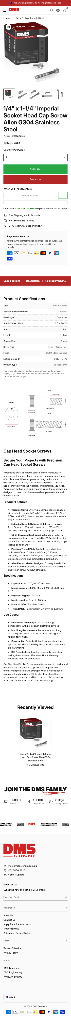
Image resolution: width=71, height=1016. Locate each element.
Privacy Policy (10, 952)
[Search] (52, 10)
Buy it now (35, 179)
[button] (52, 10)
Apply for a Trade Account (17, 924)
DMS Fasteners (18, 136)
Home (6, 18)
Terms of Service (12, 948)
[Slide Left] (5, 3)
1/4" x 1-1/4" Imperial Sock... (30, 18)
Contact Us (9, 919)
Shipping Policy (11, 928)
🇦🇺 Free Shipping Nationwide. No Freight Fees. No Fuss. (35, 2)
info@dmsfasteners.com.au (22, 865)
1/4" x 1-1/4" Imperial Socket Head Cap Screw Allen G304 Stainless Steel (35, 757)
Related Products (55, 281)
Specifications (11, 281)
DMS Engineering (12, 972)
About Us (8, 915)
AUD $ (12, 997)
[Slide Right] (65, 3)
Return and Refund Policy (16, 933)
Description (33, 281)
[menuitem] (35, 915)
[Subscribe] (65, 897)
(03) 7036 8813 (16, 870)
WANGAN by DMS (12, 976)
